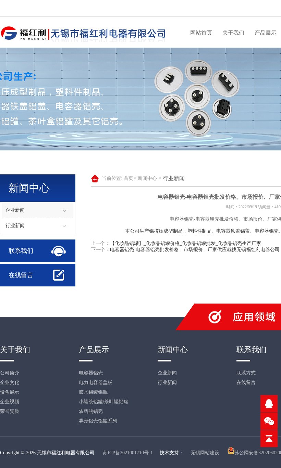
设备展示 (9, 392)
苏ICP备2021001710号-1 (128, 452)
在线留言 (21, 275)
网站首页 (201, 33)
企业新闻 (15, 210)
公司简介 (9, 372)
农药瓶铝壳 (91, 411)
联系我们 (21, 250)
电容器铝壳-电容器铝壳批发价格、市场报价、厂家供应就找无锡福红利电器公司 (195, 249)
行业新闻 (15, 225)
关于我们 (233, 33)
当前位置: (112, 178)
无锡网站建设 (205, 452)
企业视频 (9, 401)
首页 (130, 178)
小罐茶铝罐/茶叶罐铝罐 (103, 401)
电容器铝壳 (91, 372)
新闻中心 (149, 178)
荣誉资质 (9, 411)
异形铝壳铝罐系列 (98, 420)
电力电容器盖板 (95, 382)
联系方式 (246, 372)
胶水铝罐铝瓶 (93, 392)
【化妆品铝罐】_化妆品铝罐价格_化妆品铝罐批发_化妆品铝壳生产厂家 (185, 243)
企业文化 (9, 382)
